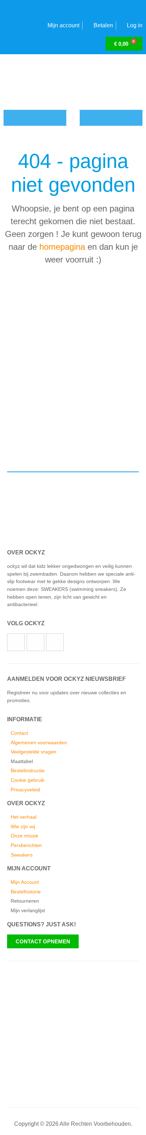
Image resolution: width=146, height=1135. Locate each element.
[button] (73, 118)
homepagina (62, 247)
